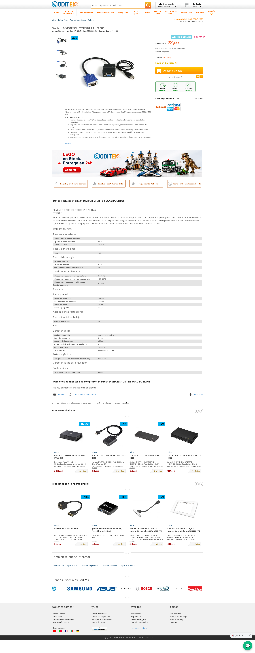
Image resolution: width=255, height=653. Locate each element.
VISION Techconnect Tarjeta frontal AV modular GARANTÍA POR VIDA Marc (183, 530)
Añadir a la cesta (172, 70)
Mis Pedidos (175, 613)
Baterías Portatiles (139, 622)
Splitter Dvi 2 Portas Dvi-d (66, 528)
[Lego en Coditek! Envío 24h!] (127, 163)
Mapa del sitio (98, 622)
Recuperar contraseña (102, 619)
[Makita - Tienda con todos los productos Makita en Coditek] (195, 589)
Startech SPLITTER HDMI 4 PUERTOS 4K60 (146, 456)
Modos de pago (177, 619)
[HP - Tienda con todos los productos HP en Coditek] (58, 589)
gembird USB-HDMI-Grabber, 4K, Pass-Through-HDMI (107, 529)
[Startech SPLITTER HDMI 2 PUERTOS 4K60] (109, 436)
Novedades (136, 613)
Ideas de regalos (138, 619)
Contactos (57, 616)
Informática (63, 20)
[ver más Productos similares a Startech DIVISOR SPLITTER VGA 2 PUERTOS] (201, 411)
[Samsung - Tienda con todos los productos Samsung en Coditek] (79, 589)
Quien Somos (59, 613)
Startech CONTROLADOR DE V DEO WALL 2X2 (70, 456)
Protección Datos (61, 622)
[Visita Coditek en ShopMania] (99, 629)
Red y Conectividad (78, 20)
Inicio (54, 20)
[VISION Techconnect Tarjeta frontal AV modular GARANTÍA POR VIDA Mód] (146, 509)
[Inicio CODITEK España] (69, 4)
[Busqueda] (148, 5)
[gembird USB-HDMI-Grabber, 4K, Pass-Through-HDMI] (109, 509)
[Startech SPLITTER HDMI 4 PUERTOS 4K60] (146, 436)
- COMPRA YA (188, 37)
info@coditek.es (194, 19)
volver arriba (198, 394)
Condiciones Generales (63, 619)
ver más (68, 143)
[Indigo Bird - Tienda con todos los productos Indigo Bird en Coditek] (163, 589)
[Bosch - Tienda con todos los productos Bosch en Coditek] (143, 589)
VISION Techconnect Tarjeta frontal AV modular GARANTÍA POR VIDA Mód (146, 530)
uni (177, 77)
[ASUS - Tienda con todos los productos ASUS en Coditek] (107, 589)
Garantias (174, 622)
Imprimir (61, 394)
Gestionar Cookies (139, 628)
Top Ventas (136, 616)
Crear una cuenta (99, 613)
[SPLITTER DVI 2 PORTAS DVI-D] (71, 509)
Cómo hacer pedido (101, 616)
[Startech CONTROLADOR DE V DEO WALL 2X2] (71, 436)
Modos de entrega (178, 616)
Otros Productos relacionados (84, 394)
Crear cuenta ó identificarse (166, 5)
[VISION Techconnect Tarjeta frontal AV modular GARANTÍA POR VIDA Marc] (184, 509)
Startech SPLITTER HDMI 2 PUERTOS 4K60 (109, 456)
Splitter (91, 20)
